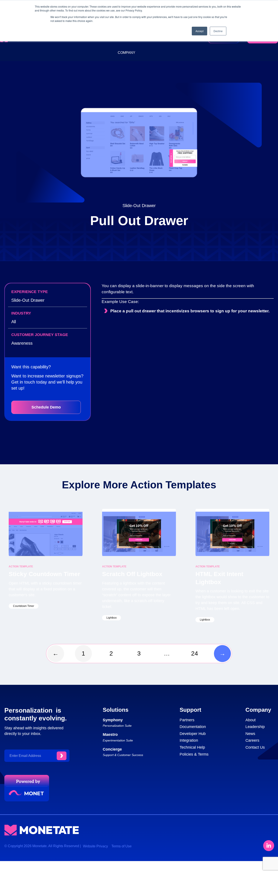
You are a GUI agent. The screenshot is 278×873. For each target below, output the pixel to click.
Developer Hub (193, 733)
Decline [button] (218, 31)
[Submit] (61, 755)
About (250, 720)
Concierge (112, 749)
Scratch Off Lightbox (132, 574)
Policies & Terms (194, 754)
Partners (187, 720)
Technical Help (192, 747)
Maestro (110, 734)
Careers (252, 740)
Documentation (193, 727)
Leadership (255, 727)
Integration (189, 740)
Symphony (113, 720)
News (250, 733)
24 (197, 651)
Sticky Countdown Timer (44, 574)
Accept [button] (199, 31)
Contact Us (255, 747)
